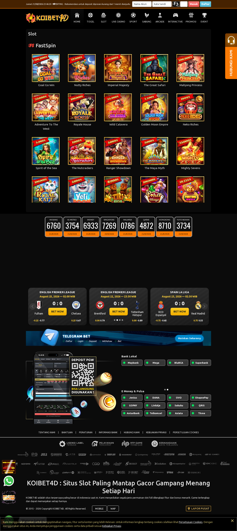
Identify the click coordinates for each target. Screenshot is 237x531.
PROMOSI (191, 21)
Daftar (205, 4)
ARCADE (160, 21)
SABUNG (146, 21)
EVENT (204, 21)
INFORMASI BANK (108, 432)
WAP (113, 508)
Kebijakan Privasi (111, 526)
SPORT (133, 21)
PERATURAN (85, 432)
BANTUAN (67, 432)
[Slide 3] (120, 320)
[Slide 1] (114, 320)
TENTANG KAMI (46, 432)
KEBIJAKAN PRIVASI (156, 432)
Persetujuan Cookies (191, 522)
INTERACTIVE (175, 21)
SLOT (104, 21)
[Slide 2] (117, 320)
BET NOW (57, 311)
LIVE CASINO (118, 21)
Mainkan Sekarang (189, 338)
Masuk (194, 4)
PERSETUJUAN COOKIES (186, 432)
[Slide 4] (122, 320)
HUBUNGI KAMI (132, 432)
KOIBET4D (32, 497)
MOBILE (99, 508)
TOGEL (90, 21)
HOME (77, 21)
